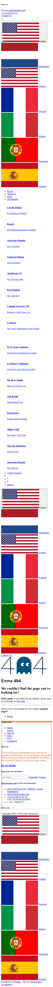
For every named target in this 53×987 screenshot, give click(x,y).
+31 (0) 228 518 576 (9, 13)
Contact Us (6, 15)
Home (10, 716)
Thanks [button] (42, 777)
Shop (9, 735)
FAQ (9, 738)
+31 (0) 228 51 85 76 (17, 797)
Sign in (10, 485)
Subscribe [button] (33, 777)
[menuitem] (10, 191)
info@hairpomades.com (18, 794)
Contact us (12, 741)
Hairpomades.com (8, 783)
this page (21, 701)
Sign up (10, 733)
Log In (10, 730)
